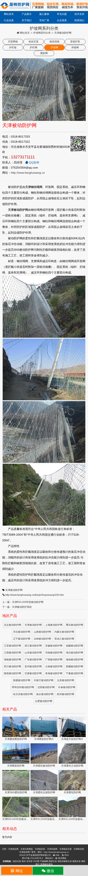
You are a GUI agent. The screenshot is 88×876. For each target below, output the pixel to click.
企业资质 (62, 20)
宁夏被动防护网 (74, 673)
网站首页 (9, 14)
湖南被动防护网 (12, 659)
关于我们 (27, 20)
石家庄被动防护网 (43, 680)
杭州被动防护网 (65, 694)
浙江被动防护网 (33, 645)
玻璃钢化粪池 (46, 864)
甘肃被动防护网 (33, 673)
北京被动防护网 (12, 624)
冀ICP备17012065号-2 (32, 858)
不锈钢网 (44, 861)
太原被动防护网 (65, 680)
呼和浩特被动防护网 (23, 687)
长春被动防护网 (66, 687)
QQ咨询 (33, 162)
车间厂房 (44, 20)
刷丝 (24, 861)
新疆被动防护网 (21, 680)
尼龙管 (29, 861)
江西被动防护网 (12, 652)
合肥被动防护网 (43, 701)
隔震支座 (53, 861)
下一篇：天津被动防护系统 (17, 607)
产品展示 (27, 14)
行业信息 (9, 20)
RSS (66, 855)
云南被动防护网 (53, 666)
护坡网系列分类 (42, 32)
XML (57, 855)
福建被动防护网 (74, 645)
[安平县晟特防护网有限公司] (44, 5)
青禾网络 (62, 858)
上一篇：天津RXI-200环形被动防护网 (22, 602)
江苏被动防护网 (12, 645)
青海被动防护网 (53, 673)
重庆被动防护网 (74, 624)
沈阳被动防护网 (46, 687)
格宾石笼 (17, 861)
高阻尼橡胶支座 (65, 861)
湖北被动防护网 (74, 652)
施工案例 (44, 14)
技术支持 (79, 14)
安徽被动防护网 (53, 645)
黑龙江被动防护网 (64, 638)
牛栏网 (36, 861)
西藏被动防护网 (74, 666)
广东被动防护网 (33, 659)
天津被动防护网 (14, 590)
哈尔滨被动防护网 (23, 694)
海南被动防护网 (74, 659)
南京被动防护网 (44, 694)
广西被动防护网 (53, 659)
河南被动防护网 (53, 652)
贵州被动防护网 (33, 666)
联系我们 (79, 20)
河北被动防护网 (21, 631)
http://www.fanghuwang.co (28, 172)
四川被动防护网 (12, 666)
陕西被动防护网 (12, 673)
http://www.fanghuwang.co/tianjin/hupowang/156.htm (34, 595)
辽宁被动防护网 (21, 638)
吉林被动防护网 (42, 638)
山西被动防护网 (42, 631)
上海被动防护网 (53, 624)
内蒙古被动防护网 (64, 631)
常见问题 (62, 14)
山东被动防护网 (33, 652)
